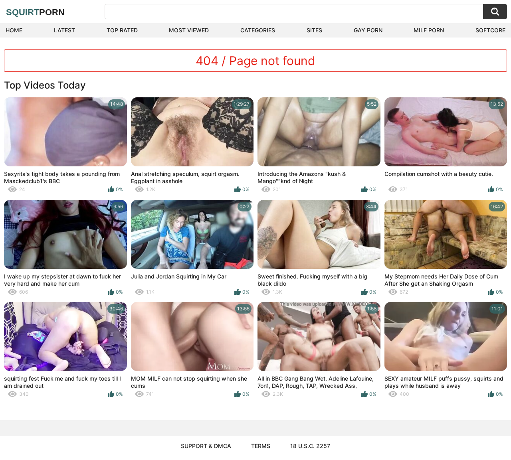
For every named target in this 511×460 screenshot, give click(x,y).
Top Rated (122, 30)
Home (14, 30)
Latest (64, 30)
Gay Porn (368, 30)
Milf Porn (429, 30)
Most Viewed (189, 30)
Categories (257, 30)
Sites (314, 30)
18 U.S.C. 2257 (310, 445)
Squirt (35, 12)
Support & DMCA (206, 445)
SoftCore (490, 30)
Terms (260, 445)
